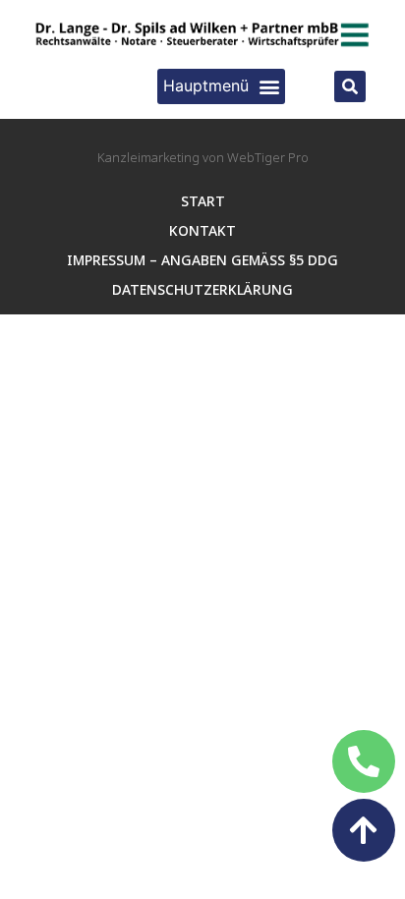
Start (203, 201)
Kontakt (202, 230)
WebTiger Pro (268, 157)
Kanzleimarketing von (162, 157)
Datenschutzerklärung (202, 289)
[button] (221, 87)
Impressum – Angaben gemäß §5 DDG (202, 260)
